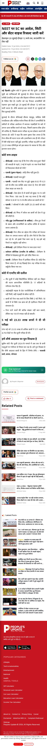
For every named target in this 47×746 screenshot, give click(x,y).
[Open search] (34, 3)
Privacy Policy (27, 714)
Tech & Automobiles (11, 666)
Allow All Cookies (18, 744)
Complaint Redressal (35, 718)
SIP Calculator (8, 686)
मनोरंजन (29, 9)
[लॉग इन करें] (38, 3)
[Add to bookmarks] (28, 59)
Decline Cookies (28, 744)
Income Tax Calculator (12, 702)
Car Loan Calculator (10, 694)
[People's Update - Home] (14, 3)
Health (5, 678)
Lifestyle (6, 662)
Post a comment (36, 399)
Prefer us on (8, 392)
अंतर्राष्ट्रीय (38, 9)
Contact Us (16, 714)
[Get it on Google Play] (24, 647)
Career (36, 714)
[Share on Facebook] (40, 59)
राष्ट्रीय (22, 9)
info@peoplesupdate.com (32, 732)
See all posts (40, 381)
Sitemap (6, 722)
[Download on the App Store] (10, 647)
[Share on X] (32, 59)
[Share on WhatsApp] (36, 59)
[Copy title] (43, 59)
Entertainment (8, 670)
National (6, 674)
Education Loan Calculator (13, 698)
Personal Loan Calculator (12, 690)
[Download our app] (42, 3)
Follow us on (8, 59)
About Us (6, 714)
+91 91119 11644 (19, 734)
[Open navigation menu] (3, 3)
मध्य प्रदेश (5, 9)
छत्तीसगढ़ (14, 9)
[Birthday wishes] (28, 3)
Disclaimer (7, 718)
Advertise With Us (19, 718)
